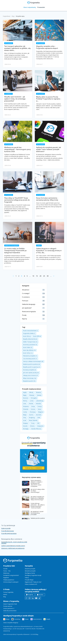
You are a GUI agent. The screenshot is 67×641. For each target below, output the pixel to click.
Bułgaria (40, 412)
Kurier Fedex (27, 347)
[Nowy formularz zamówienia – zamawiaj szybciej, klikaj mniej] (49, 181)
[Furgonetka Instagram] (29, 598)
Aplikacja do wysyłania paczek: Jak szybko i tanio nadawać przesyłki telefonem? (48, 150)
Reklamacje (6, 573)
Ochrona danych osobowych (10, 582)
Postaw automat (7, 606)
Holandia (38, 403)
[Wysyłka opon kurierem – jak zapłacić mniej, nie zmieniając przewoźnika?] (17, 80)
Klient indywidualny (30, 7)
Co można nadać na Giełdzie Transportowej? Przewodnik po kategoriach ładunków (15, 251)
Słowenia (38, 392)
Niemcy (25, 401)
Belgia (25, 415)
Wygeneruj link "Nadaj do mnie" (33, 582)
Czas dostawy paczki (30, 358)
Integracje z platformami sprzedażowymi (12, 548)
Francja (40, 406)
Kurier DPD (37, 336)
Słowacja (31, 395)
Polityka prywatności (8, 580)
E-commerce (26, 297)
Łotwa (32, 401)
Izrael (24, 420)
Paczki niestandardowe (30, 330)
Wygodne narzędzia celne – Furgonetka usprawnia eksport (47, 47)
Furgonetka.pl (6, 16)
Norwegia (26, 429)
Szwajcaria (40, 426)
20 (40, 276)
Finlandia (25, 409)
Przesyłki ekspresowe (7, 530)
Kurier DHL (27, 336)
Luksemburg (39, 401)
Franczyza (25, 301)
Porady (39, 245)
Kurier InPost (28, 353)
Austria (31, 415)
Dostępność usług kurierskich (11, 575)
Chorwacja (33, 412)
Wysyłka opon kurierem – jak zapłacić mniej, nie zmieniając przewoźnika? (15, 99)
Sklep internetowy (29, 378)
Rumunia (25, 398)
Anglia (25, 392)
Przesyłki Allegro (29, 580)
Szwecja (39, 395)
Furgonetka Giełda (29, 333)
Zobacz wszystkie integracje (10, 622)
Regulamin (6, 577)
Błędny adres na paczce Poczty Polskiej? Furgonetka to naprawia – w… (48, 99)
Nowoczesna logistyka (29, 311)
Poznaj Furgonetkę (8, 592)
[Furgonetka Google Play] (30, 594)
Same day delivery (29, 350)
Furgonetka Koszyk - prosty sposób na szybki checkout (14, 542)
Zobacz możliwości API (31, 584)
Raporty (24, 319)
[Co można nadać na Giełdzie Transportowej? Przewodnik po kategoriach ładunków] (17, 232)
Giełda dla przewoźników (9, 610)
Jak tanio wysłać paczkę (31, 372)
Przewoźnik (41, 7)
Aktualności (8, 43)
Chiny (24, 417)
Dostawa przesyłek (29, 370)
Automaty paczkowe (30, 344)
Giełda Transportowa (30, 342)
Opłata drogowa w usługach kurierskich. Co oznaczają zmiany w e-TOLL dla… (49, 251)
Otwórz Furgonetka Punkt (10, 604)
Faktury (27, 577)
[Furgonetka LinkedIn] (33, 598)
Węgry (25, 395)
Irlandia (31, 403)
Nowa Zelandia (33, 420)
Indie (38, 417)
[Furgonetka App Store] (40, 594)
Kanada (25, 426)
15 (37, 276)
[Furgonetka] (33, 2)
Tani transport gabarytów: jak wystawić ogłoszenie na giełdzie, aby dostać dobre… (17, 48)
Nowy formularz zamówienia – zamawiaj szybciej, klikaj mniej (47, 199)
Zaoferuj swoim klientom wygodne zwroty (13, 545)
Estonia (33, 409)
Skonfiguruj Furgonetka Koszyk (33, 575)
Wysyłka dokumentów (30, 339)
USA (38, 423)
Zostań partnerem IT (8, 608)
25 (44, 276)
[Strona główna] (12, 562)
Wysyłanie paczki (29, 381)
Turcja (32, 423)
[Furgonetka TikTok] (39, 598)
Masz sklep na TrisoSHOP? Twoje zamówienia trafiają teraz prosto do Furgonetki (17, 200)
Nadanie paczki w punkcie (31, 364)
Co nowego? (8, 94)
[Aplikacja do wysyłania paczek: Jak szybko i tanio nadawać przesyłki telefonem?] (49, 131)
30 (47, 276)
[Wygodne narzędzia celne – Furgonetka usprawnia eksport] (49, 30)
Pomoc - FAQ (6, 571)
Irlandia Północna (36, 429)
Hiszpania (26, 406)
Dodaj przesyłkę (5, 528)
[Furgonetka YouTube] (36, 598)
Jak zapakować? (27, 308)
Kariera (5, 594)
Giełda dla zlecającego (11, 245)
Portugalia (34, 398)
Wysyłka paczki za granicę (31, 367)
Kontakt (5, 568)
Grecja (33, 406)
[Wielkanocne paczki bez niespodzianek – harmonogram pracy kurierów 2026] (17, 131)
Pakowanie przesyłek (30, 356)
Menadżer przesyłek (30, 571)
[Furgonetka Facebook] (26, 598)
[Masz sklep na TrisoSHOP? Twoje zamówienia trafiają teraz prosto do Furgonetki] (17, 181)
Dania (39, 409)
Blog (13, 16)
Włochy (31, 392)
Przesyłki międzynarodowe (9, 533)
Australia (38, 415)
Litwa (24, 403)
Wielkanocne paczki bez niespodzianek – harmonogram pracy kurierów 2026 (17, 150)
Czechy (25, 412)
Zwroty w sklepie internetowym (33, 361)
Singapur (25, 423)
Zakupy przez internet (30, 375)
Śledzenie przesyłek (30, 568)
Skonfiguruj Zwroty (30, 573)
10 (33, 276)
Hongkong (32, 417)
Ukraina (32, 426)
